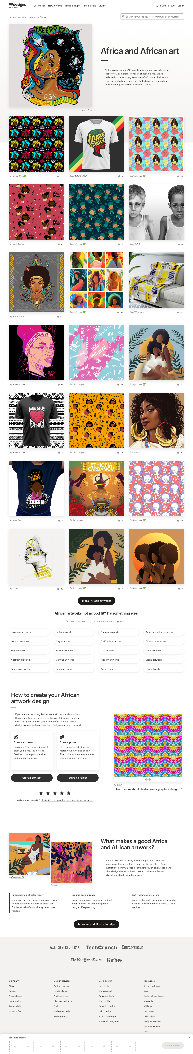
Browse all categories (109, 1021)
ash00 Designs (18, 243)
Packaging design (107, 1006)
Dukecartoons (77, 520)
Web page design (107, 996)
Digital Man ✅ (19, 175)
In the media (15, 1001)
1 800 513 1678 (167, 5)
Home (12, 17)
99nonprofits (15, 1011)
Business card (105, 991)
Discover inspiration (63, 1001)
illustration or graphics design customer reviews (67, 800)
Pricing (57, 1006)
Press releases (15, 996)
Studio (102, 5)
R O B (119, 785)
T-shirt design (105, 1011)
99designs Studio (62, 1011)
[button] (189, 1037)
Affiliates (148, 1006)
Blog (146, 991)
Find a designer (73, 5)
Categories (39, 5)
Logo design (104, 986)
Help (146, 1031)
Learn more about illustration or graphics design (147, 789)
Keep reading (88, 907)
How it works (55, 5)
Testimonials (15, 1006)
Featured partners (152, 1026)
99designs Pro (60, 1016)
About (11, 986)
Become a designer (153, 986)
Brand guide (104, 1001)
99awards (148, 1001)
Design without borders (154, 996)
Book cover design (107, 1016)
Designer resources (152, 1021)
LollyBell (136, 243)
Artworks (33, 17)
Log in (180, 5)
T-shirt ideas (149, 1016)
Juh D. (15, 588)
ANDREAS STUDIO (80, 175)
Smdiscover (57, 885)
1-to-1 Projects (60, 991)
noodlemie (88, 110)
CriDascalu (136, 452)
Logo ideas (149, 1011)
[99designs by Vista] (17, 5)
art (142, 84)
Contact (12, 991)
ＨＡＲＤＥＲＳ (20, 316)
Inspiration (90, 5)
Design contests (61, 986)
